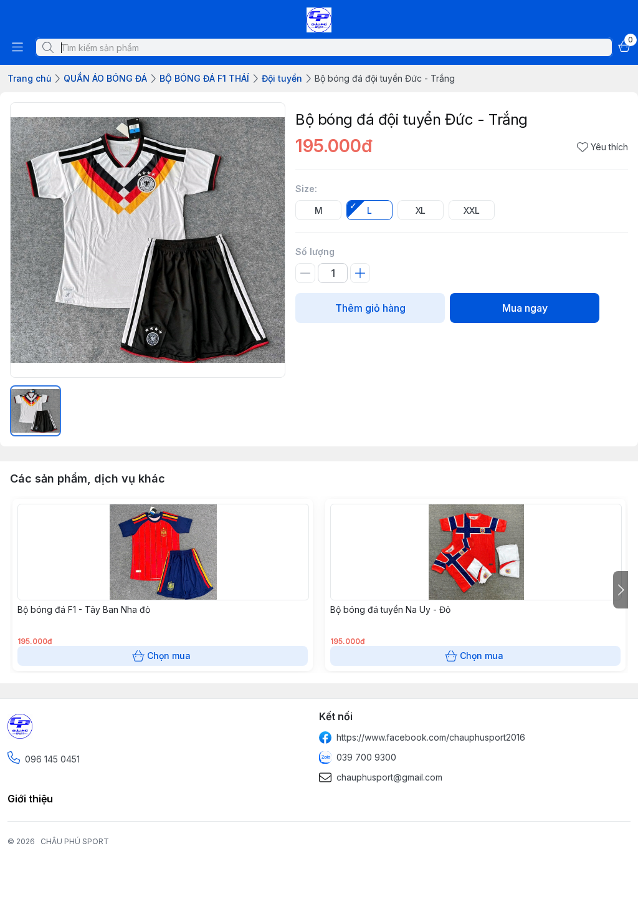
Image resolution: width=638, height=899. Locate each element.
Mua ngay (525, 308)
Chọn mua (169, 655)
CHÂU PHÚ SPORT (74, 841)
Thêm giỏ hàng (370, 308)
